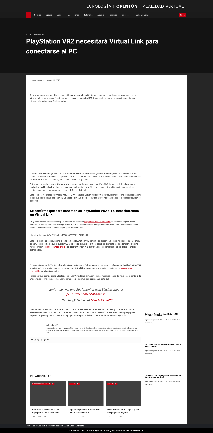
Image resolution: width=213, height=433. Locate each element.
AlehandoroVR (37, 80)
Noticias (37, 15)
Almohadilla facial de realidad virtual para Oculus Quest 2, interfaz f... (163, 345)
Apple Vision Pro (38, 384)
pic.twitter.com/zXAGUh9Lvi (85, 294)
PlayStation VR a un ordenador (97, 221)
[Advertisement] (85, 88)
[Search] (176, 15)
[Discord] (48, 340)
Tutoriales (88, 15)
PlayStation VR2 (38, 34)
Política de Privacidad (35, 426)
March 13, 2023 (101, 300)
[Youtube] (32, 340)
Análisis (101, 15)
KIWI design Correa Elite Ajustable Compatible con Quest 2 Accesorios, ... (161, 315)
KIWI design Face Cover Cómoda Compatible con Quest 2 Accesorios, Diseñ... (163, 376)
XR (53, 384)
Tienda (182, 15)
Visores (125, 15)
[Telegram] (45, 340)
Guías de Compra (143, 15)
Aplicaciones (73, 15)
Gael (45, 416)
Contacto (80, 426)
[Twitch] (41, 340)
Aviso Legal (69, 426)
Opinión (49, 15)
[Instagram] (38, 340)
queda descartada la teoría (54, 247)
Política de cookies (54, 426)
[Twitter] (35, 340)
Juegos (60, 15)
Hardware (113, 15)
